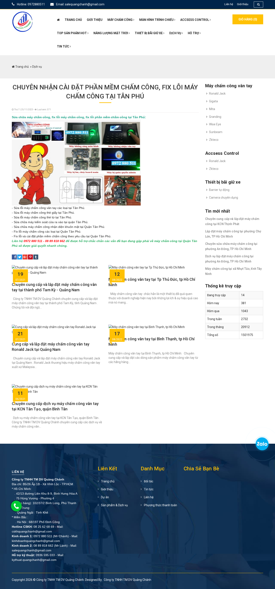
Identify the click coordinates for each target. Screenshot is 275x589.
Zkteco (213, 139)
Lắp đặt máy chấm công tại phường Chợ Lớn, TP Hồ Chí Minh (233, 234)
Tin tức (148, 489)
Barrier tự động (219, 190)
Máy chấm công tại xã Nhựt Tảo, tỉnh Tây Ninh (233, 271)
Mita (212, 109)
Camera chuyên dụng (223, 197)
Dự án (105, 497)
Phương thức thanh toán (160, 505)
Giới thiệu (242, 4)
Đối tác (148, 481)
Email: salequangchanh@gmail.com (79, 4)
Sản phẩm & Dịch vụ (114, 505)
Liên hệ (228, 4)
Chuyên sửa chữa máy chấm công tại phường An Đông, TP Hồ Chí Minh (231, 246)
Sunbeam (215, 132)
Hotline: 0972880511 (30, 4)
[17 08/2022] (146, 327)
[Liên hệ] (261, 446)
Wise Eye (215, 124)
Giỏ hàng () (247, 19)
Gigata (213, 101)
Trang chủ (22, 66)
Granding (215, 116)
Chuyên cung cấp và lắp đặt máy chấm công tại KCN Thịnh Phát (232, 221)
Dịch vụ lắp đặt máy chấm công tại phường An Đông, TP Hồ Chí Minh (229, 259)
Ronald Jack (217, 93)
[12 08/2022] (146, 267)
